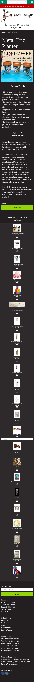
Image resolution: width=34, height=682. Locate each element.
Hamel (3, 662)
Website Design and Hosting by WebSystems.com (25, 679)
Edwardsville (5, 659)
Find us (4, 612)
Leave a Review (6, 630)
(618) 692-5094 (17, 27)
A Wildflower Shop (17, 16)
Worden (14, 664)
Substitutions (6, 628)
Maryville (10, 662)
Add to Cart (17, 207)
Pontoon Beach (19, 662)
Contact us (5, 623)
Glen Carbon (24, 659)
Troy (9, 664)
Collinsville (15, 659)
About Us (4, 620)
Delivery (4, 625)
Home (3, 32)
